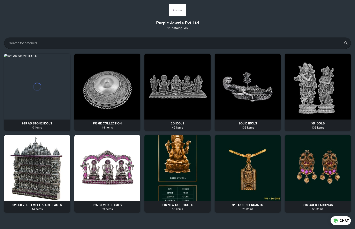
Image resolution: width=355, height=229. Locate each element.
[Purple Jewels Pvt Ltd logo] (177, 10)
